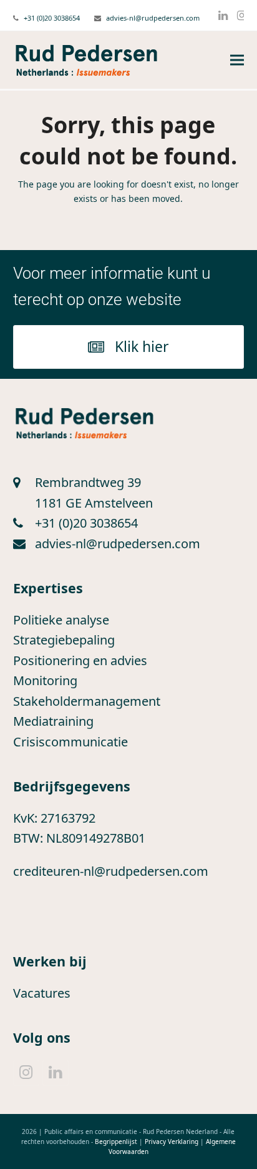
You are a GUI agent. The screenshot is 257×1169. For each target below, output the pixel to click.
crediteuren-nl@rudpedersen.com (110, 871)
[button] (237, 60)
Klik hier (142, 346)
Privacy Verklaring (171, 1141)
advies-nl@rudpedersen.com (153, 18)
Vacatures (41, 993)
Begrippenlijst (116, 1141)
